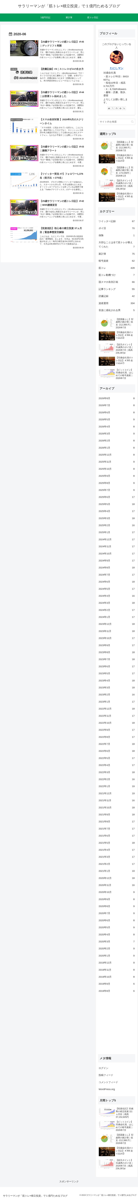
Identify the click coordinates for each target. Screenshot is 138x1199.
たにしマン (116, 68)
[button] (132, 121)
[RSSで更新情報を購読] (124, 108)
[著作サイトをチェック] (109, 108)
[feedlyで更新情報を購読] (120, 108)
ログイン (103, 1068)
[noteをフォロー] (116, 108)
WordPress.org (107, 1089)
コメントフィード (108, 1082)
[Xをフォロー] (113, 108)
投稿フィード (106, 1075)
